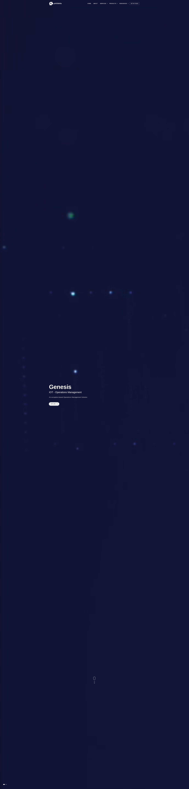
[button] (89, 3)
